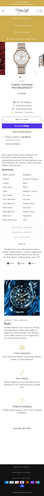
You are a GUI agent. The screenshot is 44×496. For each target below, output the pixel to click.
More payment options (22, 132)
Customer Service (21, 472)
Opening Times (21, 467)
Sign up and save (21, 478)
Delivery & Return (22, 227)
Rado (22, 81)
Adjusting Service (22, 232)
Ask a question (22, 237)
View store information (13, 143)
